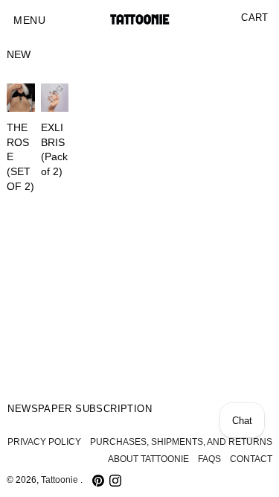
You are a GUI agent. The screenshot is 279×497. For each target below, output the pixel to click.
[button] (29, 21)
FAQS (209, 459)
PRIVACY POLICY (44, 441)
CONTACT (251, 459)
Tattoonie (60, 479)
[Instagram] (115, 481)
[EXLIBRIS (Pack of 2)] (55, 97)
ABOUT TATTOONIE (148, 459)
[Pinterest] (98, 481)
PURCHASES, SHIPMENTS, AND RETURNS (181, 441)
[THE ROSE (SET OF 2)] (21, 97)
